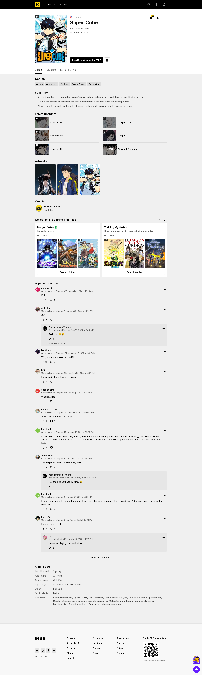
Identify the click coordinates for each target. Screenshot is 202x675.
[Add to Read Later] (107, 60)
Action (84, 32)
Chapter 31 (60, 497)
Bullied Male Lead (78, 604)
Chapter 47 (61, 432)
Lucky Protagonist (62, 597)
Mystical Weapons (111, 604)
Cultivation (114, 601)
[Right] (165, 220)
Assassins (98, 597)
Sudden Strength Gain (64, 601)
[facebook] (48, 650)
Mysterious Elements (142, 601)
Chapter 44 (61, 458)
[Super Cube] (51, 39)
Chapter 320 (61, 291)
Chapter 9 (60, 520)
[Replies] (51, 300)
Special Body (84, 601)
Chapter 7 (60, 311)
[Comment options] (165, 289)
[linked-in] (54, 650)
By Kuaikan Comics (80, 28)
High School (111, 597)
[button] (149, 4)
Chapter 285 (61, 373)
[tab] (38, 70)
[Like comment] (43, 300)
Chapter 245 (61, 392)
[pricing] (196, 669)
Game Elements (137, 597)
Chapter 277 (61, 353)
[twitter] (37, 650)
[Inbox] (156, 4)
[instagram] (43, 650)
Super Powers (153, 597)
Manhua (74, 32)
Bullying (123, 597)
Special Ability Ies (83, 597)
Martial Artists (60, 604)
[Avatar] (164, 4)
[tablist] (101, 70)
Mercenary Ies (100, 601)
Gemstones (94, 604)
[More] (164, 18)
